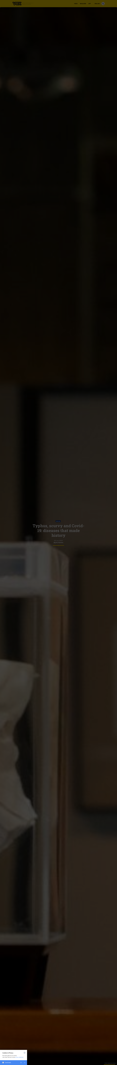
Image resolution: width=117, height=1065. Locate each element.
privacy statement (19, 1057)
